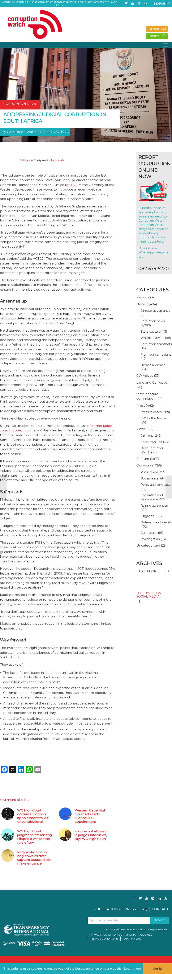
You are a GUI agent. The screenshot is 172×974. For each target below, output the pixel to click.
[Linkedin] (145, 3)
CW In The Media (153, 418)
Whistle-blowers (152, 338)
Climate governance (155, 311)
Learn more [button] (132, 968)
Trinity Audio (41, 160)
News (140, 304)
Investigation (150, 539)
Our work (143, 465)
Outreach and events (156, 522)
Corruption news (153, 321)
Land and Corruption (152, 382)
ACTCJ (71, 185)
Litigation (147, 516)
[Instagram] (139, 3)
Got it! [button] (157, 968)
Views (140, 429)
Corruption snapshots (156, 344)
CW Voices (144, 376)
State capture (151, 331)
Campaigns (149, 533)
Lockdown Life (151, 442)
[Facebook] (120, 3)
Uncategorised (148, 545)
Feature (142, 459)
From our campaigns (156, 354)
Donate (154, 36)
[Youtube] (132, 3)
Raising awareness (154, 505)
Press (140, 405)
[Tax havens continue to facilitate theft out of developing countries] (168, 487)
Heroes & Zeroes (153, 365)
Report (154, 29)
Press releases (151, 412)
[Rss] (120, 9)
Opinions (147, 435)
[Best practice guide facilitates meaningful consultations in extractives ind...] (3, 487)
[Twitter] (126, 3)
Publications (149, 472)
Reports (142, 297)
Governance (149, 478)
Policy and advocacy (155, 485)
